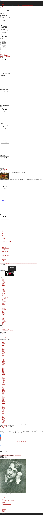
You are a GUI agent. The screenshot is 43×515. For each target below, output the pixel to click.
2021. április (3, 359)
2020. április (3, 365)
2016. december (3, 384)
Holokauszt (3, 289)
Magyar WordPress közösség (4, 337)
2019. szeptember (3, 368)
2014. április (3, 399)
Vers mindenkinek (3, 321)
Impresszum (3, 499)
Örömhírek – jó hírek (3, 2)
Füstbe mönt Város (3, 286)
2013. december (3, 401)
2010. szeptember (3, 416)
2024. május (3, 346)
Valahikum (3, 319)
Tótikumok (2, 317)
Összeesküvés (3, 305)
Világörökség (3, 323)
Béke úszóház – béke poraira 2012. (6, 249)
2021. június (3, 358)
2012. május (3, 410)
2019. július (3, 369)
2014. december (3, 395)
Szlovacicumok (3, 313)
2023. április (3, 351)
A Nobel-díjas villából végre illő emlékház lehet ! (6, 329)
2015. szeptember (3, 391)
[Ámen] (2, 235)
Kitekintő (2, 295)
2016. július (3, 386)
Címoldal (2, 1)
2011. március (3, 415)
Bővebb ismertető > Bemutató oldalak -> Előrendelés (5, 56)
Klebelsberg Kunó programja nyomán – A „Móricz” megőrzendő (7, 330)
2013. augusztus (3, 403)
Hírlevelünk (3, 4)
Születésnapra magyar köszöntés (29, 5)
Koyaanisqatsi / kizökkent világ (4, 297)
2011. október (3, 413)
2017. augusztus (3, 380)
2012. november (3, 407)
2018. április (3, 376)
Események (3, 285)
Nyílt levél (2, 302)
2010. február (3, 417)
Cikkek (2, 283)
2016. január (3, 389)
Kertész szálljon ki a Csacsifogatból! (6, 255)
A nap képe (3, 279)
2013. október (3, 402)
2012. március (3, 411)
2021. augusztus (3, 357)
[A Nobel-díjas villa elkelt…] (4, 238)
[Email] (21, 439)
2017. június (3, 381)
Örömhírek (3, 304)
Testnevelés (3, 315)
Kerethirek (2, 294)
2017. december (3, 378)
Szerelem (2, 312)
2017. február (3, 383)
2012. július (3, 409)
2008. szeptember (3, 418)
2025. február (3, 342)
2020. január (3, 366)
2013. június (3, 404)
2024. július (3, 345)
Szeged (2, 311)
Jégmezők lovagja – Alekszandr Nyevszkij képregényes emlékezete (8, 500)
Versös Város (3, 322)
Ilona (18, 5)
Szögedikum (3, 314)
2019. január (3, 372)
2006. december (3, 423)
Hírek (2, 288)
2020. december (3, 361)
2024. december (3, 343)
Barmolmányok (3, 282)
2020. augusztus (3, 363)
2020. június (3, 364)
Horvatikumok (3, 290)
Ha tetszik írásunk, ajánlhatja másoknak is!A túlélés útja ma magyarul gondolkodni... (21, 441)
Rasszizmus (3, 307)
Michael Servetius (3, 502)
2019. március (3, 371)
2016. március (3, 388)
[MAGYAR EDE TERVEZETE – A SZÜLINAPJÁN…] (6, 241)
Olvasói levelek (3, 303)
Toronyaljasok (3, 316)
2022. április (3, 354)
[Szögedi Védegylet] (4, 511)
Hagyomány (3, 287)
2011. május (3, 414)
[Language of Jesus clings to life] (5, 251)
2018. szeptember (3, 374)
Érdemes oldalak (3, 496)
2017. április (3, 382)
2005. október (3, 424)
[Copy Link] (21, 440)
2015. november (3, 390)
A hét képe (3, 278)
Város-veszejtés (3, 320)
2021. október (3, 356)
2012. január (3, 412)
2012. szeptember (3, 408)
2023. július (3, 350)
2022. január (3, 355)
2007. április (3, 422)
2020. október (3, 362)
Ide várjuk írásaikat (3, 3)
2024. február (3, 347)
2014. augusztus (3, 397)
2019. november (3, 367)
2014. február (3, 400)
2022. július (3, 353)
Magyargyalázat (3, 298)
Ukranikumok (3, 318)
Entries (3, 336)
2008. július (3, 419)
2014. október (3, 396)
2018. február (3, 377)
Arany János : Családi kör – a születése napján (7, 260)
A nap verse (3, 280)
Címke (2, 231)
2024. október (3, 344)
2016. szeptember (3, 385)
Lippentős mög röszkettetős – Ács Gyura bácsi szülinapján (7, 328)
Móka (2, 299)
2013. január (3, 406)
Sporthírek (2, 310)
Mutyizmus (3, 300)
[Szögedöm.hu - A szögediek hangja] (1, 6)
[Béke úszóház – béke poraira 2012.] (5, 248)
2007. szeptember (3, 421)
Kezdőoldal (4, 425)
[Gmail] (21, 438)
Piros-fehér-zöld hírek (4, 306)
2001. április (3, 427)
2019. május (3, 370)
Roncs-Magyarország (4, 309)
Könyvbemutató (3, 296)
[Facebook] (21, 434)
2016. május (3, 387)
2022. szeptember (3, 352)
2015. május (3, 393)
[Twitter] (21, 436)
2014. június (3, 398)
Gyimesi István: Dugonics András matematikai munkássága (7, 497)
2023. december (3, 348)
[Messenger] (21, 435)
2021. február (3, 360)
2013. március (3, 405)
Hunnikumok (3, 291)
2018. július (3, 375)
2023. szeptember (3, 349)
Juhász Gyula (3, 293)
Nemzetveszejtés (3, 301)
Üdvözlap (2, 505)
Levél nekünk (3, 501)
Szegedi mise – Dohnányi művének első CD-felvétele (6, 504)
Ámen (2, 236)
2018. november (3, 373)
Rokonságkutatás (3, 308)
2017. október (3, 379)
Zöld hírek (2, 324)
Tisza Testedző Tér (4, 233)
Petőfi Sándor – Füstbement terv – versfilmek (6, 503)
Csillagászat (3, 284)
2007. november (3, 420)
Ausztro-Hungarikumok (4, 281)
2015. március (3, 394)
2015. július (3, 392)
